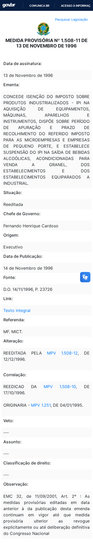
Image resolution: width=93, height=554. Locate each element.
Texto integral (16, 310)
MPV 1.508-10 (60, 386)
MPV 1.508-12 (60, 353)
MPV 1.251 (40, 405)
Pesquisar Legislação (71, 19)
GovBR (8, 5)
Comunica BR (39, 5)
